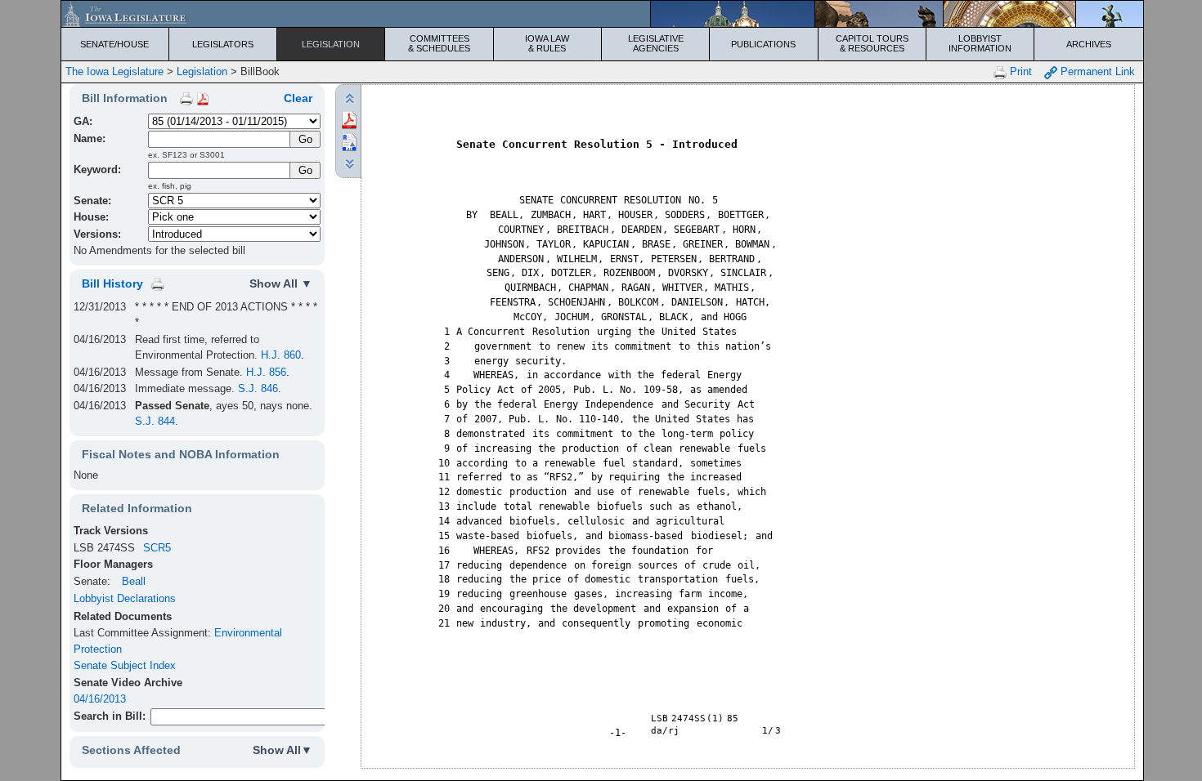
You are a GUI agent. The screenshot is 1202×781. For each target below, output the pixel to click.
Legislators (222, 44)
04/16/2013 (100, 699)
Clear (298, 98)
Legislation (331, 44)
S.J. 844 (155, 421)
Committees (439, 43)
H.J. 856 (266, 372)
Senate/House (114, 44)
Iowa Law (547, 43)
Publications (763, 44)
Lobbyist (980, 43)
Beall (134, 581)
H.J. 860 (281, 355)
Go (305, 170)
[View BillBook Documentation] (202, 98)
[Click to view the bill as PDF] (349, 119)
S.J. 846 (258, 388)
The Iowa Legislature (114, 71)
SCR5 (157, 548)
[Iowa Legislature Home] (602, 14)
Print (1019, 71)
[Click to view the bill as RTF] (349, 141)
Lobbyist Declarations (125, 598)
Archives (1088, 44)
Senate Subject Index (125, 665)
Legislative (656, 43)
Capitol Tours (872, 43)
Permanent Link (1096, 71)
